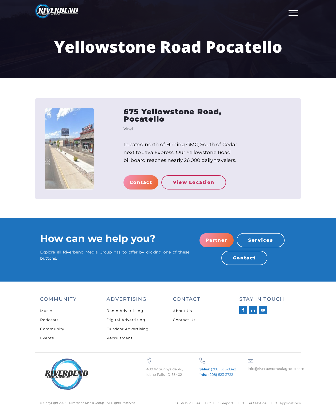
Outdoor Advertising (128, 329)
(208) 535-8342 (217, 369)
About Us (182, 310)
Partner (217, 240)
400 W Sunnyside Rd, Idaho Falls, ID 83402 (164, 372)
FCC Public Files (186, 403)
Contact (141, 182)
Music (46, 310)
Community (52, 329)
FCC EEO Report (219, 403)
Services (260, 240)
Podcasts (49, 319)
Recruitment (120, 338)
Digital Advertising (126, 319)
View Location (193, 182)
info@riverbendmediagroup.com (276, 368)
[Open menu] (293, 13)
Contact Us (184, 319)
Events (47, 338)
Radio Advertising (125, 310)
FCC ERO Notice (252, 403)
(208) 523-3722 (216, 374)
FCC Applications (286, 403)
